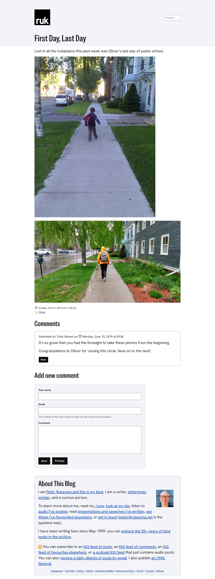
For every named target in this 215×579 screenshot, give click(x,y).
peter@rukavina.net (136, 517)
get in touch (108, 517)
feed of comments (137, 546)
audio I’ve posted (52, 511)
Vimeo (80, 571)
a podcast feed (108, 552)
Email (41, 404)
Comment (44, 423)
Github (160, 571)
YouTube (69, 571)
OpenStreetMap (104, 571)
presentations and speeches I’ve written (111, 511)
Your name (44, 390)
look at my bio (118, 505)
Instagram (56, 571)
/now (99, 505)
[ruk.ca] (107, 17)
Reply (43, 359)
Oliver (42, 312)
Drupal (150, 571)
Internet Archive (125, 571)
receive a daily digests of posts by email (93, 557)
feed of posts (97, 546)
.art (140, 571)
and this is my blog (74, 491)
